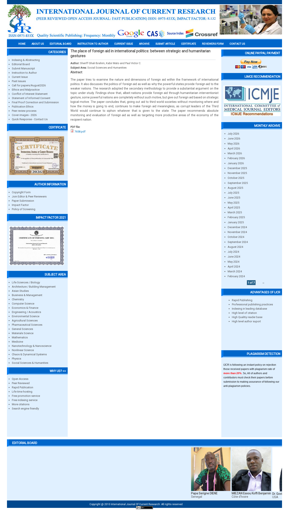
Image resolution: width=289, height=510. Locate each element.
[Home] (113, 37)
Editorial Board (21, 64)
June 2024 (234, 256)
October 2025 (236, 177)
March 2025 (235, 212)
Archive (144, 43)
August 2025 (235, 187)
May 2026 (233, 143)
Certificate (188, 43)
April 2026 (234, 148)
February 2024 (236, 276)
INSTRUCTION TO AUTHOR (92, 43)
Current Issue (123, 43)
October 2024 (236, 236)
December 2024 (237, 227)
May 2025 (233, 202)
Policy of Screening (23, 209)
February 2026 (236, 158)
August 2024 (235, 246)
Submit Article (165, 43)
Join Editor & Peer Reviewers (29, 196)
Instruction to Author (24, 72)
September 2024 (238, 242)
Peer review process (24, 110)
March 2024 (235, 271)
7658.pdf (79, 131)
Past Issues (19, 81)
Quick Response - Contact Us (30, 119)
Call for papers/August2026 (29, 85)
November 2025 (237, 173)
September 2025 (238, 183)
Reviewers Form (213, 43)
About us (38, 43)
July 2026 (233, 133)
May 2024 (233, 261)
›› (263, 282)
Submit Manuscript (23, 68)
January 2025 (236, 222)
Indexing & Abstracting (26, 60)
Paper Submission (23, 200)
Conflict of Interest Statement (30, 93)
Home (22, 43)
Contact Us (237, 43)
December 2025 (237, 168)
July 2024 (233, 251)
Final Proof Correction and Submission (35, 102)
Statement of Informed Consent (31, 98)
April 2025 (234, 207)
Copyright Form (21, 192)
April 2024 (234, 266)
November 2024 (237, 232)
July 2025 (233, 192)
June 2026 (234, 138)
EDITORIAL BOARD (61, 43)
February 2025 (236, 217)
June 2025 (234, 197)
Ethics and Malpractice (26, 89)
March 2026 (235, 153)
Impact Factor (20, 205)
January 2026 (236, 163)
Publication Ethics (22, 106)
